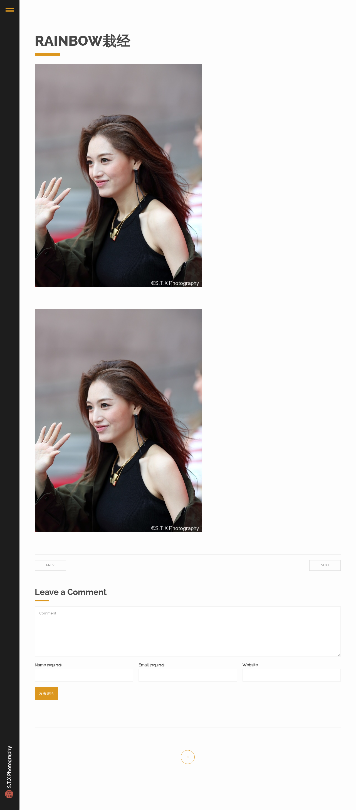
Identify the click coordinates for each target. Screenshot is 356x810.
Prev (50, 565)
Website (250, 665)
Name (48, 665)
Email (151, 665)
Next (325, 565)
